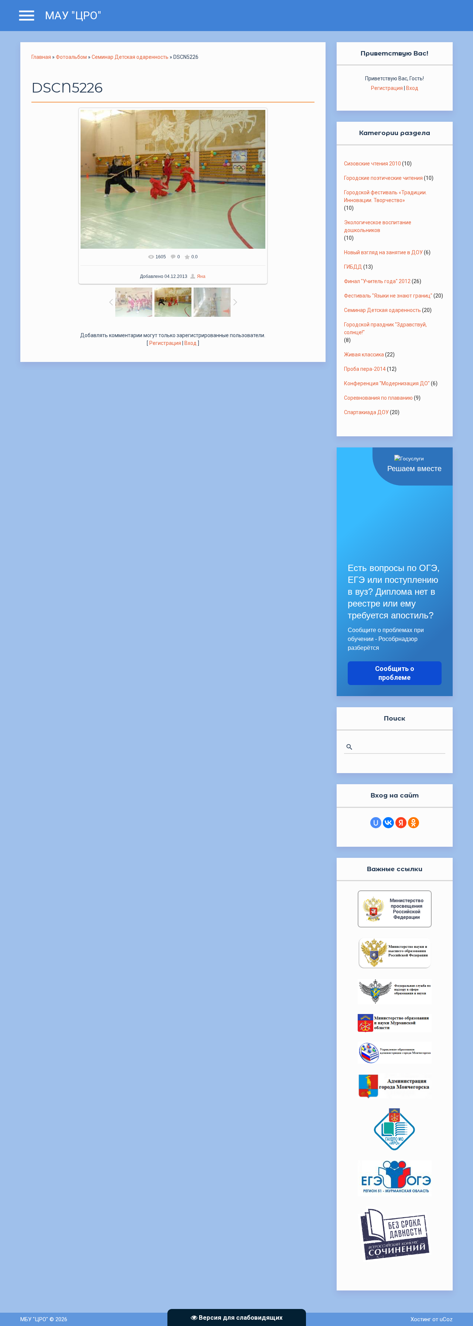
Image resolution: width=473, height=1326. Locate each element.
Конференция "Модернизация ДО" (387, 383)
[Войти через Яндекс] (400, 822)
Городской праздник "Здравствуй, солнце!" (385, 328)
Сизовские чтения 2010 (372, 164)
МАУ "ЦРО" (73, 15)
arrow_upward (456, 1309)
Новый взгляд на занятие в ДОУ (383, 252)
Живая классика (364, 354)
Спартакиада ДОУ (366, 412)
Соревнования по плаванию (378, 398)
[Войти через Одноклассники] (413, 822)
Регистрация (165, 343)
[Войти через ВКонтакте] (388, 822)
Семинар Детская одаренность (130, 57)
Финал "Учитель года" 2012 (377, 281)
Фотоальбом (71, 57)
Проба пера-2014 (365, 369)
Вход (190, 343)
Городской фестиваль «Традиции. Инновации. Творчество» (385, 196)
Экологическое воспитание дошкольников (377, 226)
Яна (201, 276)
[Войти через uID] (375, 822)
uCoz (446, 1319)
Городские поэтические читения (383, 178)
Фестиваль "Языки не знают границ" (388, 296)
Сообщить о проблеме (394, 673)
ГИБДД (353, 267)
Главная (41, 57)
